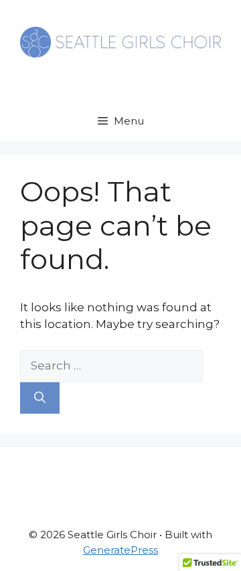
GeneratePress (120, 550)
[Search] (40, 398)
